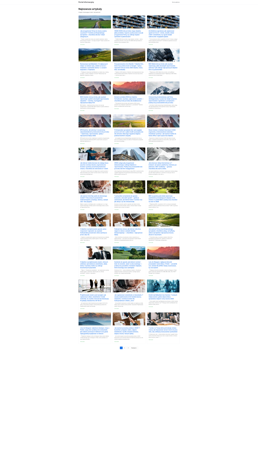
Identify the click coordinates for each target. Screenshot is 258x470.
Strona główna (176, 2)
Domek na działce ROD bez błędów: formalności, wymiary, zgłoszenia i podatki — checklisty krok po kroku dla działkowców (129, 99)
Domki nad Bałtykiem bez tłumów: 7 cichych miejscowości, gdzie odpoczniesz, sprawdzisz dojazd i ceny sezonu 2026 (163, 297)
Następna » (134, 348)
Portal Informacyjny (86, 2)
